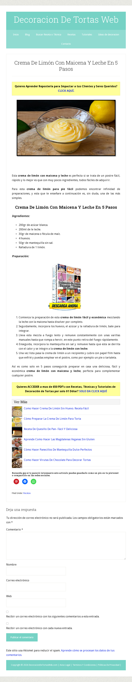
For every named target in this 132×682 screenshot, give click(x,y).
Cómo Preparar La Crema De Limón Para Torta (52, 418)
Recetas (27, 493)
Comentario (14, 529)
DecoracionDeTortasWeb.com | (44, 665)
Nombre (11, 564)
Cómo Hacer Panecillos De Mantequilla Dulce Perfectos (58, 449)
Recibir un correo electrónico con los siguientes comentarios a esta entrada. (52, 616)
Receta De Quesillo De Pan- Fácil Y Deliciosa (50, 429)
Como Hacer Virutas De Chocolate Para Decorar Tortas (57, 460)
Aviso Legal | (66, 665)
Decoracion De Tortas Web (66, 19)
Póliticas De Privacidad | (109, 665)
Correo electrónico (17, 580)
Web (9, 596)
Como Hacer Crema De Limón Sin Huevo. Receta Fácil (56, 408)
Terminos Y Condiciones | (85, 665)
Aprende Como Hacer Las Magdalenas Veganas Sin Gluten (59, 439)
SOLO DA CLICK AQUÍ (93, 391)
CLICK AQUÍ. (66, 90)
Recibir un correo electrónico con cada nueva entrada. (39, 628)
